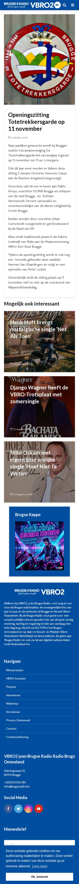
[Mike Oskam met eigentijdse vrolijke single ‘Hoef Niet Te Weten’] (39, 472)
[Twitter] (18, 808)
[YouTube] (38, 808)
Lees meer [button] (39, 866)
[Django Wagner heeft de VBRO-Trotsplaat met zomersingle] (39, 406)
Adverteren (13, 695)
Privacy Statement (18, 720)
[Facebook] (8, 808)
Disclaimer (13, 712)
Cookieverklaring (17, 737)
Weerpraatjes (14, 670)
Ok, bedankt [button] (39, 876)
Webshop (12, 703)
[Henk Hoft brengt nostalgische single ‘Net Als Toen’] (39, 341)
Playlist (11, 687)
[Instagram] (28, 808)
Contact (11, 728)
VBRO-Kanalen (16, 678)
